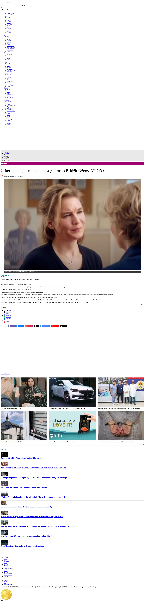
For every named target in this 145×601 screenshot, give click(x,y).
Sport (5, 35)
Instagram (30, 326)
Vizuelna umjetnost (8, 159)
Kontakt (5, 571)
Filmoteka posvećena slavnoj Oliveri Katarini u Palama (24, 487)
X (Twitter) (9, 312)
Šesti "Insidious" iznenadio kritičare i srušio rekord (22, 546)
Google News (46, 326)
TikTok (64, 326)
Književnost (6, 157)
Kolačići (6, 576)
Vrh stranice (5, 555)
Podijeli (4, 307)
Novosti (5, 16)
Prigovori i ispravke (5, 374)
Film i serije (6, 160)
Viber (7, 313)
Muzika (5, 154)
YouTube (56, 326)
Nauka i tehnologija (8, 109)
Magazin (6, 88)
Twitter (5, 581)
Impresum (6, 577)
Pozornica (6, 156)
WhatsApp (8, 317)
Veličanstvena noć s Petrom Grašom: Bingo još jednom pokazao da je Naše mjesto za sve (38, 526)
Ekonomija (6, 52)
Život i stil (6, 73)
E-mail (7, 321)
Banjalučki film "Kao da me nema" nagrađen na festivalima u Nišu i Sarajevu (33, 468)
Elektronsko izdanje (8, 584)
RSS (5, 583)
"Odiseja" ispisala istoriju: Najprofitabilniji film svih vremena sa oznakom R (33, 497)
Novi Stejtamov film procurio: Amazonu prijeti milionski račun (27, 536)
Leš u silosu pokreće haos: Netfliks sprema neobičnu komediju (27, 507)
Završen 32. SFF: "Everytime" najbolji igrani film (22, 458)
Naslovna (6, 9)
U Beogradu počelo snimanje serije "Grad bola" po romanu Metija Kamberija (34, 477)
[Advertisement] (72, 138)
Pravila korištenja (8, 573)
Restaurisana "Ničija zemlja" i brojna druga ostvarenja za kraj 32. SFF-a (32, 517)
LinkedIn (8, 318)
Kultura (5, 62)
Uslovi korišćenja (8, 575)
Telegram (8, 315)
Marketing (6, 572)
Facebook (8, 310)
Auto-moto (6, 100)
